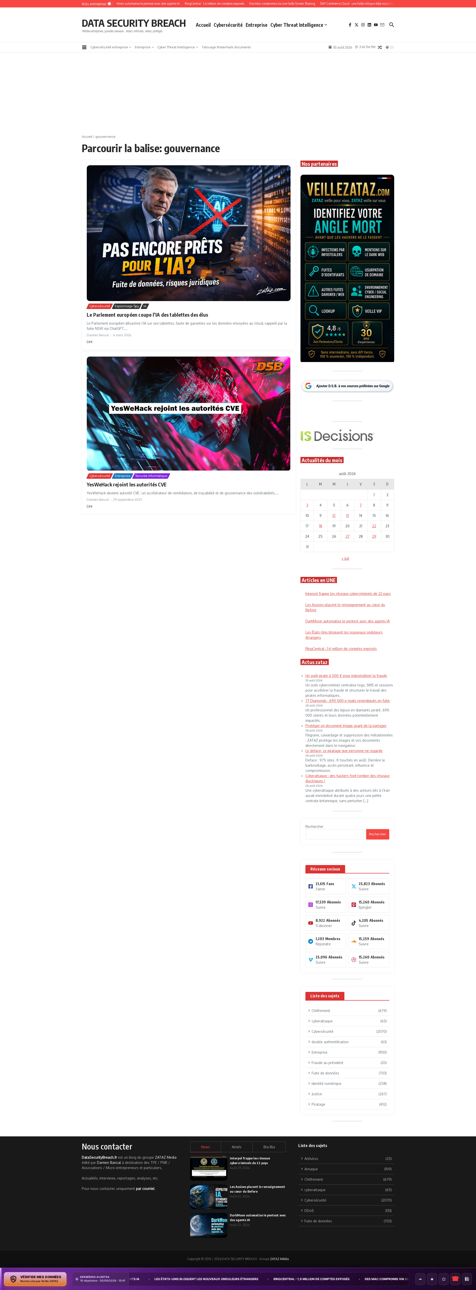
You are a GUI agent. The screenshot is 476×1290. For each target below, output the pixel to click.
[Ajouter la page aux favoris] (444, 1279)
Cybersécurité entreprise (109, 47)
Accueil (203, 25)
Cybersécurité (228, 25)
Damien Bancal (109, 1162)
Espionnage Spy (127, 306)
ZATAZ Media (166, 1157)
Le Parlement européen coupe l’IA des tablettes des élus (147, 314)
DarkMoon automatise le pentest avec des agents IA (347, 621)
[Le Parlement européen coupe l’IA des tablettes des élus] (189, 233)
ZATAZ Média (279, 1259)
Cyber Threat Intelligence (296, 25)
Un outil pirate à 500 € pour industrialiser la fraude (346, 675)
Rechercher (314, 826)
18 (320, 526)
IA (145, 306)
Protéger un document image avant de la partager (346, 726)
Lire (89, 341)
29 (374, 536)
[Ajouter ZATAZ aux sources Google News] (467, 1279)
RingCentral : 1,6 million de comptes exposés (341, 648)
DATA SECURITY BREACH (134, 23)
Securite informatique (151, 476)
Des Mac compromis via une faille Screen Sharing (324, 1279)
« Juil (345, 558)
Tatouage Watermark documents (226, 47)
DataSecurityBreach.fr (99, 1157)
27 (348, 536)
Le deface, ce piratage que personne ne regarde (344, 751)
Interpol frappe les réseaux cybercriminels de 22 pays (348, 593)
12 (333, 515)
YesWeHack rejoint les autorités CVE (127, 484)
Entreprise (257, 25)
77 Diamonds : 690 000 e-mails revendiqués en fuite (347, 701)
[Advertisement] (238, 97)
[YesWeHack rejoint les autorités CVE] (189, 414)
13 (347, 515)
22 (374, 526)
